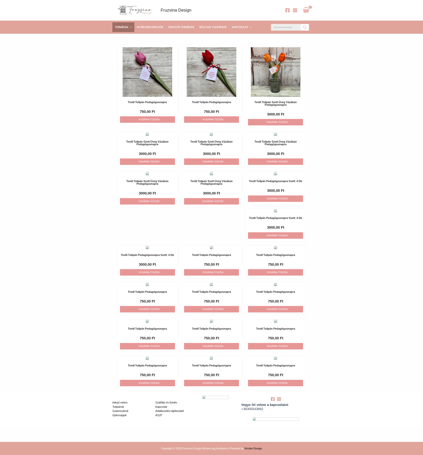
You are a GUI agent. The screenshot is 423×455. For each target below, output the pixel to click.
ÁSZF (158, 415)
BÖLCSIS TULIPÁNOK (213, 27)
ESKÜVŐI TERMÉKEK (181, 27)
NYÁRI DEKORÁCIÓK (150, 27)
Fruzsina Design (176, 10)
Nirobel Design (253, 448)
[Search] (305, 27)
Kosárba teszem (149, 119)
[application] (130, 27)
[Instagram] (295, 10)
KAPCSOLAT (240, 27)
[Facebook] (287, 10)
